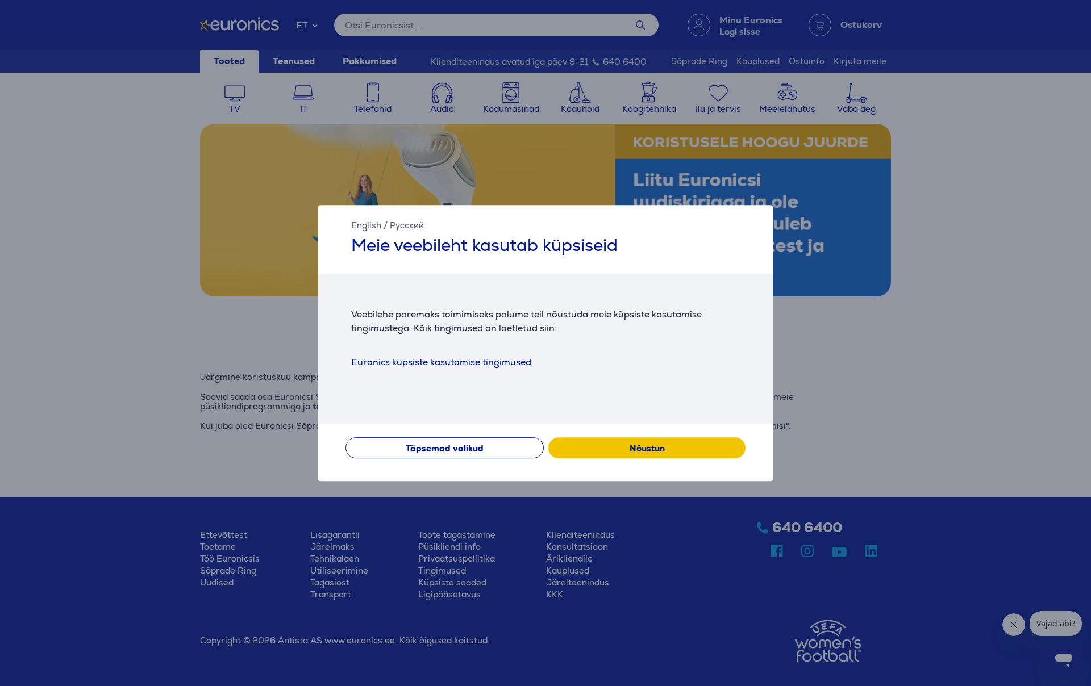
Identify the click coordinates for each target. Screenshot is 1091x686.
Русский (407, 225)
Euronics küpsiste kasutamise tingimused (441, 362)
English (366, 225)
